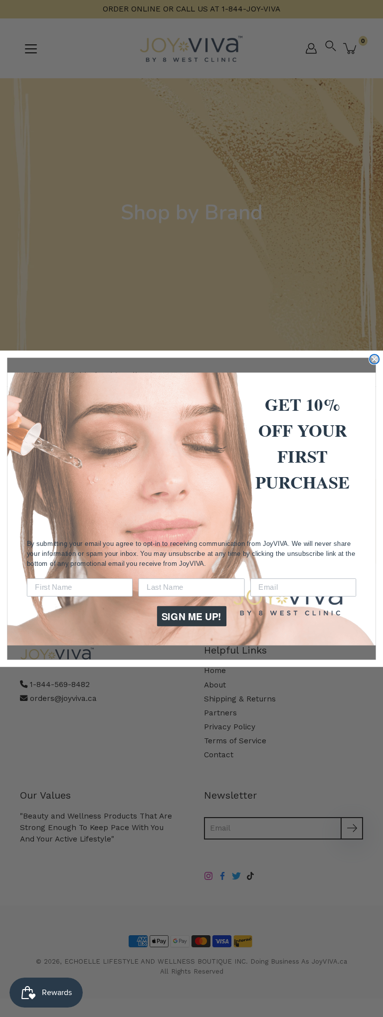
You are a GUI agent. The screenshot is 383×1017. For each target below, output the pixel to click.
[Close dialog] (374, 358)
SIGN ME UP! (191, 616)
